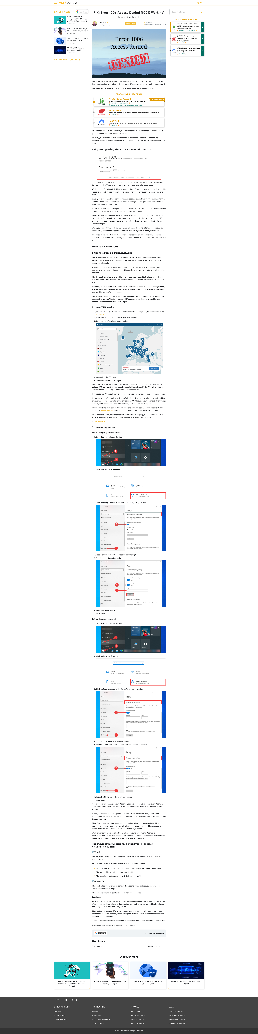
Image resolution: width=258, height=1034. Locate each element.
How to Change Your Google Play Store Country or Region (110, 983)
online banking (107, 411)
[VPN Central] (68, 3)
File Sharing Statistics (177, 1016)
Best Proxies (135, 1012)
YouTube (66, 1000)
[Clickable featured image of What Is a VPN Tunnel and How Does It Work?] (186, 970)
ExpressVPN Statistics (177, 1024)
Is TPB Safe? (96, 1016)
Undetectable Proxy (138, 1016)
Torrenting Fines (98, 1024)
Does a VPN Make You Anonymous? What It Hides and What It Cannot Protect (71, 984)
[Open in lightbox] (129, 167)
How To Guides (130, 24)
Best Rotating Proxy (138, 1024)
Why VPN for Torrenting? (101, 1019)
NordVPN (100, 314)
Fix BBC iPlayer (59, 1016)
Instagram (72, 1000)
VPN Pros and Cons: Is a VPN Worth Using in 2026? (148, 983)
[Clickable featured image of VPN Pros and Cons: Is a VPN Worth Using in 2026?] (148, 970)
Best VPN (57, 1012)
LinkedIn (77, 1000)
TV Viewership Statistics (177, 1019)
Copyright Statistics (176, 1012)
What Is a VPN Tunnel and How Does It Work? (186, 983)
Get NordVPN (99, 422)
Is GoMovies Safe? (60, 1019)
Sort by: (150, 946)
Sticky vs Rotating (137, 1019)
